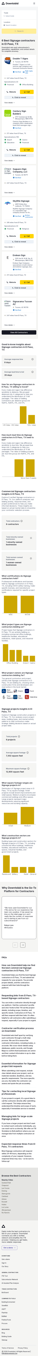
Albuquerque (6, 1210)
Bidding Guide (7, 1336)
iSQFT (4, 1309)
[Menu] (34, 3)
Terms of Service (8, 1348)
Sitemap (4, 1340)
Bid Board (5, 1292)
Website (12, 92)
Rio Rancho (6, 1213)
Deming (4, 1191)
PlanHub (4, 1313)
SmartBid (5, 1305)
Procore (4, 1323)
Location (7, 22)
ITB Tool (5, 1276)
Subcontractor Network (10, 1279)
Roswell (4, 1202)
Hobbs (4, 1204)
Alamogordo (6, 1194)
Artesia (4, 1199)
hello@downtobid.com (9, 1353)
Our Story (5, 1266)
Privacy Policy (23, 1348)
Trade (6, 13)
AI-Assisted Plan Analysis (10, 1283)
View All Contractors (19, 332)
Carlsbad (5, 1196)
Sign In (4, 1263)
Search (20, 31)
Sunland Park (6, 1183)
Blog (3, 1333)
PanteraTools (6, 1320)
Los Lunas (5, 1207)
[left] (15, 945)
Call (28, 92)
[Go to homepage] (13, 3)
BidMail (4, 1316)
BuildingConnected (8, 1302)
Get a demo (8, 1248)
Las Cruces (5, 1188)
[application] (19, 416)
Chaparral (5, 1185)
